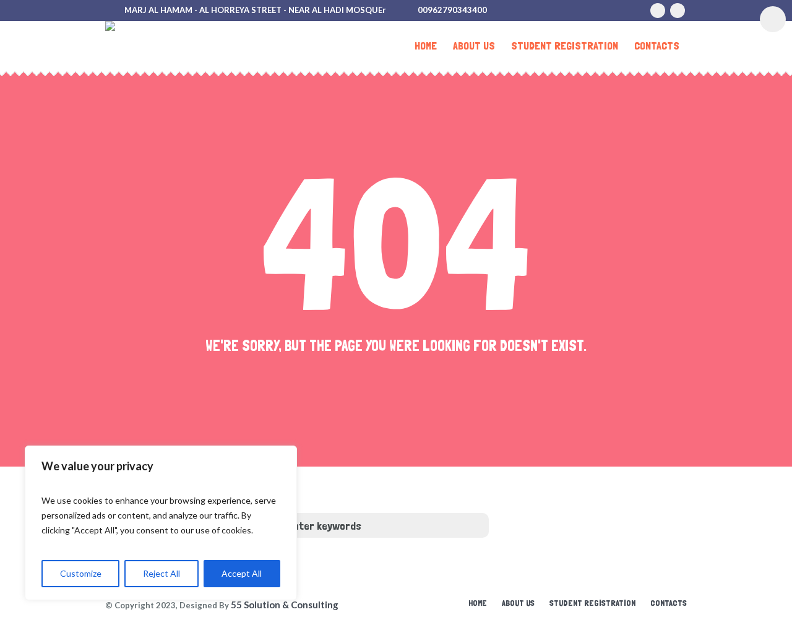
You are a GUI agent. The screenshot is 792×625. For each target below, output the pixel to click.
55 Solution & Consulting (284, 604)
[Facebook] (677, 10)
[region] (161, 523)
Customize (80, 573)
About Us (518, 603)
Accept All (242, 573)
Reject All (161, 573)
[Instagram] (657, 10)
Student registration (592, 603)
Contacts (668, 603)
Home (477, 603)
